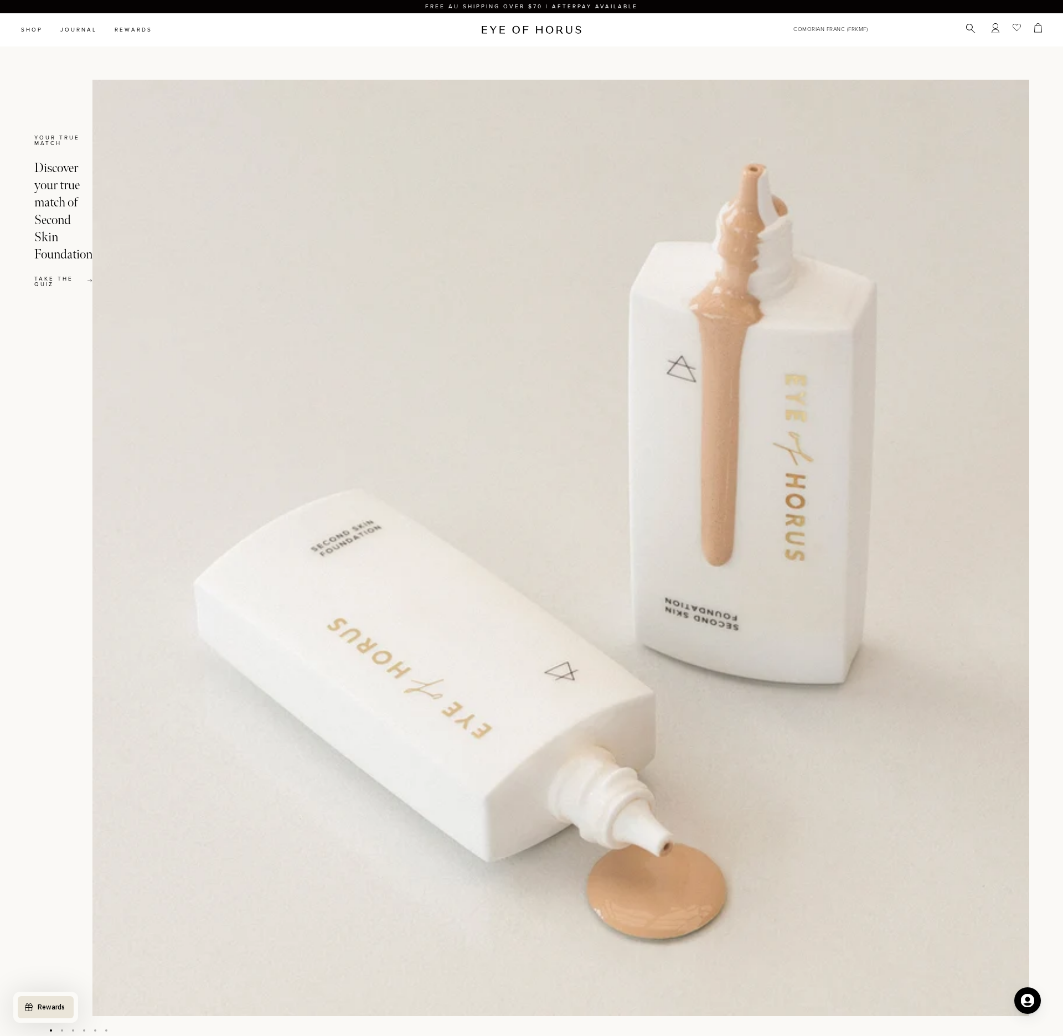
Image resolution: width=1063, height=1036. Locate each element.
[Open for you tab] (1027, 1000)
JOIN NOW (599, 568)
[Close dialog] (737, 377)
